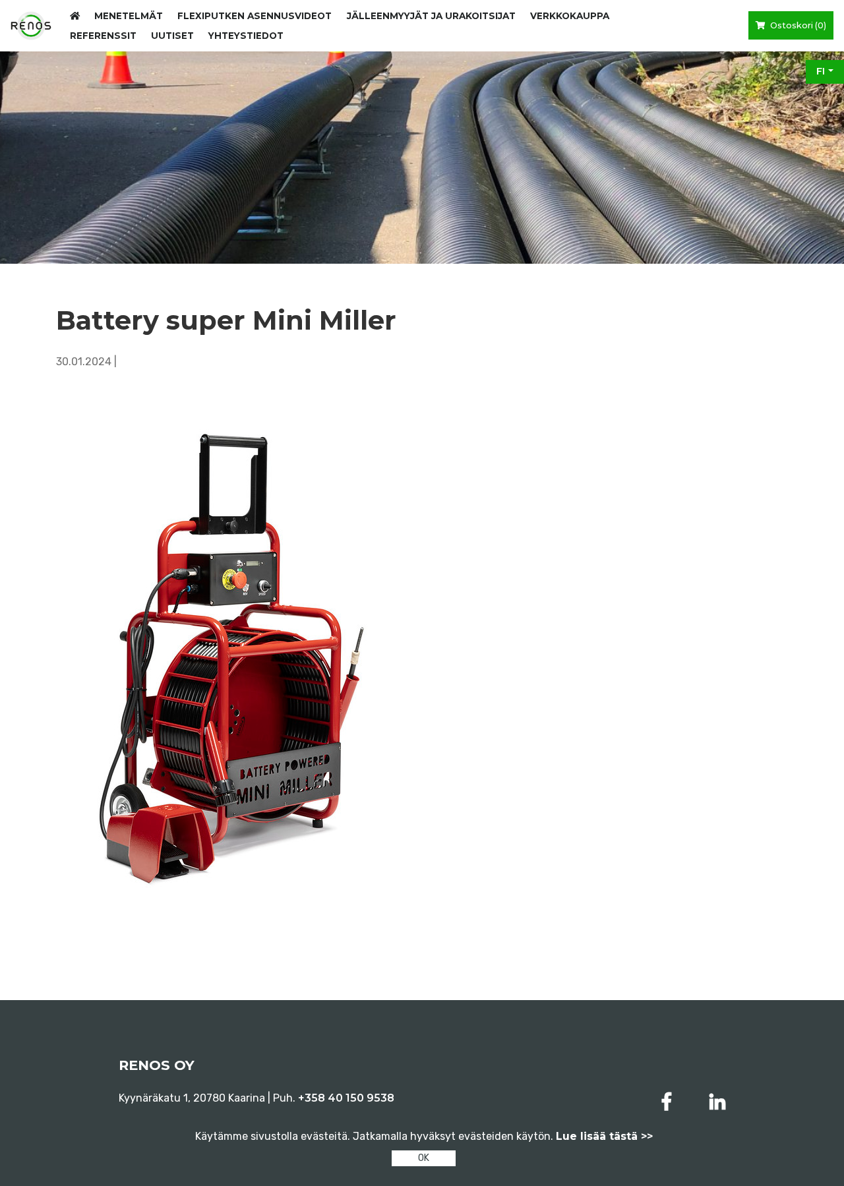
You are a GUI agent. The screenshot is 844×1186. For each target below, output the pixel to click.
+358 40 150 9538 (346, 1098)
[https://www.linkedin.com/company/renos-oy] (717, 1102)
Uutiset (172, 35)
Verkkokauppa (569, 16)
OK (423, 1158)
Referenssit (103, 35)
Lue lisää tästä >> (604, 1136)
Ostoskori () (797, 25)
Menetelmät (128, 16)
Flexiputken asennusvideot (254, 16)
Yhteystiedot (246, 35)
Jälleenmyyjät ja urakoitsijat (431, 16)
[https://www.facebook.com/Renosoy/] (669, 1102)
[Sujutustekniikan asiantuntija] (31, 25)
